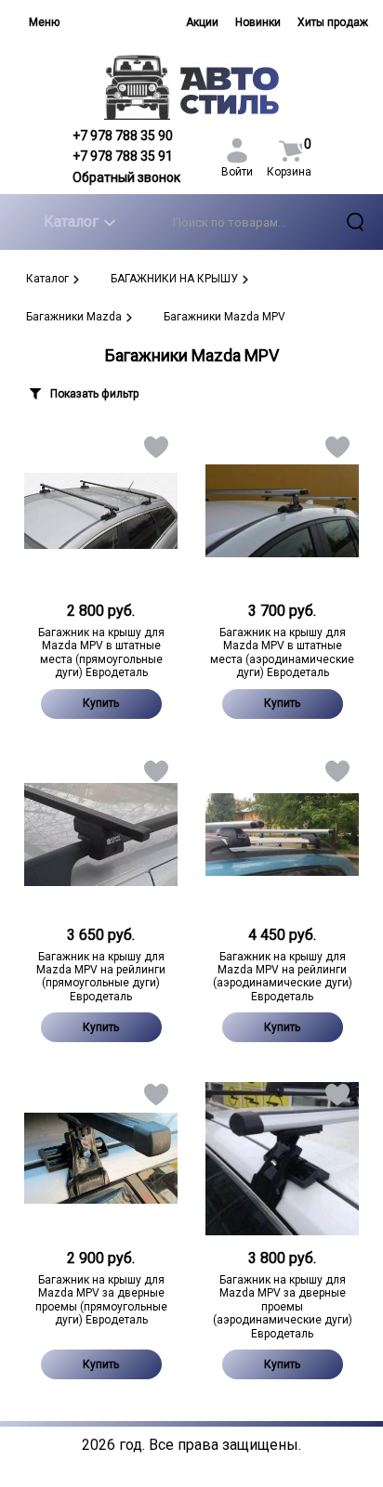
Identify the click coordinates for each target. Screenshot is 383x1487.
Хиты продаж (332, 22)
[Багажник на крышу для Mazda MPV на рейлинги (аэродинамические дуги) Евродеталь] (282, 835)
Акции (202, 22)
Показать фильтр (94, 393)
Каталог (71, 221)
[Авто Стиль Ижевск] (191, 87)
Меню (44, 22)
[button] (155, 451)
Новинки (258, 22)
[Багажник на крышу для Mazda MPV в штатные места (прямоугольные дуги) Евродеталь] (101, 511)
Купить (101, 703)
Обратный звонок (126, 177)
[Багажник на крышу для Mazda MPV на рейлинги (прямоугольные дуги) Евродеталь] (101, 835)
